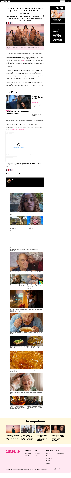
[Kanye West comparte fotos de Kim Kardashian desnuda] (18, 102)
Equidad (43, 1)
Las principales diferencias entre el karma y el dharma (57, 35)
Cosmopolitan (12, 114)
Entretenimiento (27, 1)
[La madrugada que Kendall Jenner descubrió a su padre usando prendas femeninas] (43, 429)
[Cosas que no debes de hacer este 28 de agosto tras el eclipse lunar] (13, 429)
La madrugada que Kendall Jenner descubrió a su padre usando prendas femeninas (42, 438)
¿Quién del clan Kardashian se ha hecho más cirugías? (37, 97)
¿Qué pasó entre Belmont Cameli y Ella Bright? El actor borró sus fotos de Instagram (27, 437)
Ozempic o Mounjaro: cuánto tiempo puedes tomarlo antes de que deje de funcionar (57, 21)
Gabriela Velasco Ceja (27, 20)
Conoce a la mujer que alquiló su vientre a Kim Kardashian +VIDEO (37, 113)
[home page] (6, 1)
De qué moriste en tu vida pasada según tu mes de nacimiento (58, 30)
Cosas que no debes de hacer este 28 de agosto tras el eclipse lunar (12, 437)
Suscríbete (62, 1)
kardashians (19, 173)
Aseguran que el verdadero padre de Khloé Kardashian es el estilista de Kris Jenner (38, 105)
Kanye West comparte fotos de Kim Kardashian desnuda (17, 112)
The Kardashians (10, 173)
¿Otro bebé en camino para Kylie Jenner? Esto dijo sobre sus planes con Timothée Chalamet (58, 438)
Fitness (39, 1)
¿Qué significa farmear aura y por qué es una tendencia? (58, 40)
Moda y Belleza (33, 1)
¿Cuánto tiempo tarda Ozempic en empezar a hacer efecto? (57, 26)
